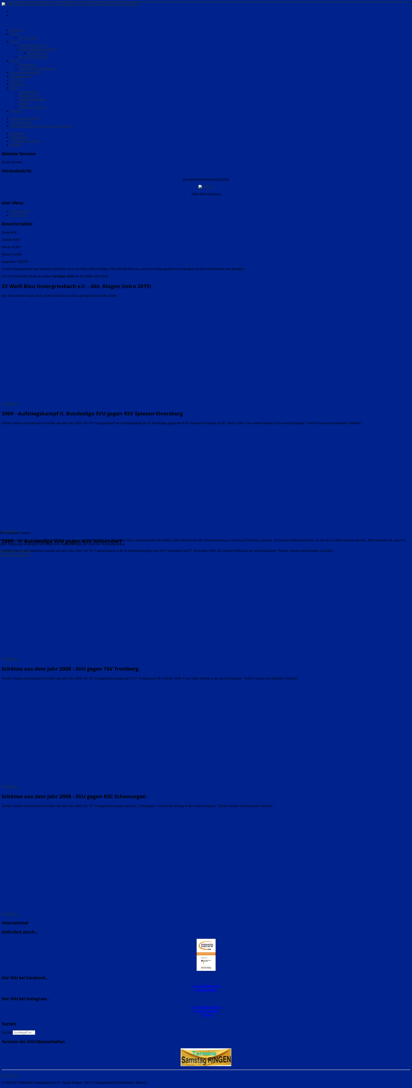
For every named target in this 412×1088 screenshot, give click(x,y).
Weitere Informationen (15, 555)
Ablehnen (23, 551)
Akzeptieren (8, 551)
